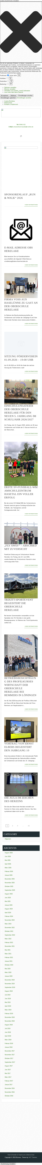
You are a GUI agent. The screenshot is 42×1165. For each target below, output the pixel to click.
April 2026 (8, 864)
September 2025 (10, 890)
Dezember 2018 (10, 1017)
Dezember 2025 (10, 879)
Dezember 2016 (10, 1088)
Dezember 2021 (10, 946)
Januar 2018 (8, 1047)
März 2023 (8, 924)
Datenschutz (8, 103)
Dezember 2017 (10, 1051)
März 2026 (8, 867)
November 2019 (10, 983)
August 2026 (9, 853)
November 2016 (10, 1092)
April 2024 (8, 912)
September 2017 (10, 1062)
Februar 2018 (9, 1043)
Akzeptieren (4, 95)
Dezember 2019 (10, 980)
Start (9, 1155)
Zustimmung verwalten (8, 1164)
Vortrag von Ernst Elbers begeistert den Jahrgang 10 (19, 747)
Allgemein (8, 839)
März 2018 (8, 1040)
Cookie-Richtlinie (9, 101)
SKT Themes (33, 1157)
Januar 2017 (8, 1084)
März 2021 (8, 954)
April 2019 (8, 1006)
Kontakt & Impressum (11, 104)
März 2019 (8, 1010)
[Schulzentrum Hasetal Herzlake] (21, 117)
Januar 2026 (8, 875)
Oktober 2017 (9, 1058)
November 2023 (10, 920)
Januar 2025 (8, 905)
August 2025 (9, 894)
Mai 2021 (7, 950)
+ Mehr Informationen (31, 204)
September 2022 (10, 935)
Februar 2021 (9, 957)
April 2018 (8, 1036)
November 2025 (10, 882)
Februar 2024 (9, 916)
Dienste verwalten (9, 89)
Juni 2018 (8, 1032)
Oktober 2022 (9, 931)
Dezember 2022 (10, 927)
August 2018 (9, 1025)
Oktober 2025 (9, 886)
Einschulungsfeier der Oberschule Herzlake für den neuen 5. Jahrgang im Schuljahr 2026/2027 (20, 412)
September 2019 (10, 987)
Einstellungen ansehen (25, 95)
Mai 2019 (7, 1002)
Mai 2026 (7, 860)
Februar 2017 (9, 1081)
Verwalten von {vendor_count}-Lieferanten (17, 90)
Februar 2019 (9, 1013)
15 (29, 826)
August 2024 (9, 909)
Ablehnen (13, 95)
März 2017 (8, 1077)
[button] (21, 32)
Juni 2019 (8, 998)
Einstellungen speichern (8, 98)
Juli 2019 (7, 995)
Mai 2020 (7, 968)
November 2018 (10, 1021)
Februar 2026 (9, 871)
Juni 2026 (8, 856)
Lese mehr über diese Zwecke (13, 92)
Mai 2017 (7, 1073)
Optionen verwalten (10, 87)
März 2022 (8, 939)
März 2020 (8, 972)
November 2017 (10, 1054)
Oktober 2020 (9, 965)
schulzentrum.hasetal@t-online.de (23, 127)
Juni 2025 (8, 897)
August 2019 (9, 991)
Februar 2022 (9, 942)
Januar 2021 (8, 961)
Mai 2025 (7, 901)
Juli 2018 (7, 1028)
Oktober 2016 (9, 1096)
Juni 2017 (8, 1069)
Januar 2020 (8, 976)
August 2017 (9, 1066)
